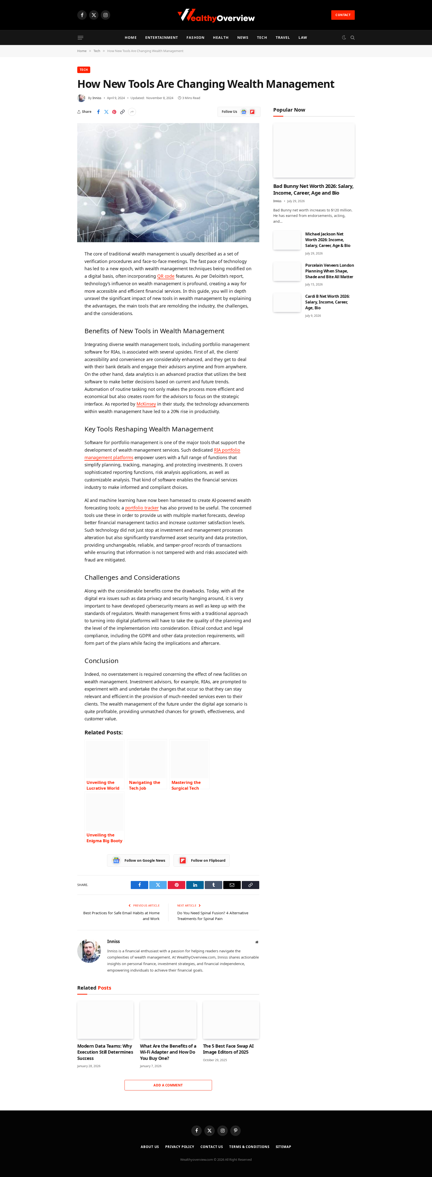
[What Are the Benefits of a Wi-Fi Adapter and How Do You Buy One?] (168, 1020)
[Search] (352, 37)
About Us (150, 1146)
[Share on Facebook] (98, 112)
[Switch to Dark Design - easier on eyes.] (344, 37)
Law (302, 37)
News (242, 37)
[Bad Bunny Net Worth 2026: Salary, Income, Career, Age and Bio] (314, 150)
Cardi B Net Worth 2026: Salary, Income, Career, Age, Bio (327, 302)
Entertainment (161, 37)
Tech (262, 37)
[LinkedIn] (60, 292)
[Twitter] (60, 279)
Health (221, 37)
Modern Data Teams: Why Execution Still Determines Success (105, 1052)
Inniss (96, 98)
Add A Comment (168, 1085)
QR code (166, 276)
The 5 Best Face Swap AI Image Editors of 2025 (228, 1049)
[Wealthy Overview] (216, 15)
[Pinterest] (60, 305)
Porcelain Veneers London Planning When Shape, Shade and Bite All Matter (329, 270)
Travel (283, 37)
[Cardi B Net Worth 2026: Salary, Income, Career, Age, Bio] (287, 302)
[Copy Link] (122, 112)
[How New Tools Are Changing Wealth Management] (168, 182)
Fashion (195, 37)
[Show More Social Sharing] (132, 112)
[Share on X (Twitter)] (106, 112)
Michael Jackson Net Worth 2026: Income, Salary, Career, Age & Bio (327, 239)
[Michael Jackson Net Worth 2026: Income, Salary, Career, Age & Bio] (287, 240)
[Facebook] (60, 267)
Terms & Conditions (249, 1146)
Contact (343, 15)
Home (130, 37)
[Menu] (80, 37)
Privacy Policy (179, 1146)
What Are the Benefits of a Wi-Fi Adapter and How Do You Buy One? (168, 1052)
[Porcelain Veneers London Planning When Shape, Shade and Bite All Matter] (287, 271)
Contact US (211, 1146)
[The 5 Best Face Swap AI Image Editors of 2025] (231, 1020)
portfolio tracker (142, 508)
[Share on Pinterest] (114, 112)
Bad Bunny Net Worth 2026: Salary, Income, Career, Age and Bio (313, 189)
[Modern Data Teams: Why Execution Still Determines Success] (105, 1020)
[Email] (60, 318)
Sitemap (283, 1146)
